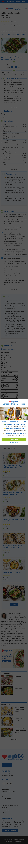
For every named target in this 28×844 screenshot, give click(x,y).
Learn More (14, 439)
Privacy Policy (14, 442)
